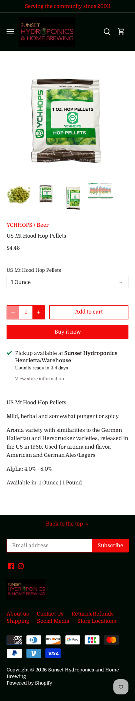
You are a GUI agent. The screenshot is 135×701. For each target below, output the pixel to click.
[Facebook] (11, 566)
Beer (42, 225)
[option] (19, 194)
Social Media (53, 621)
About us (18, 614)
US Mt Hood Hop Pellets (34, 270)
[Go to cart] (121, 32)
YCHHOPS (19, 225)
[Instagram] (21, 566)
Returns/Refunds (92, 614)
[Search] (107, 32)
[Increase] (38, 312)
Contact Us (50, 614)
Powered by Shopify (29, 683)
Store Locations (96, 621)
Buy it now (67, 332)
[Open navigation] (10, 31)
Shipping (18, 621)
